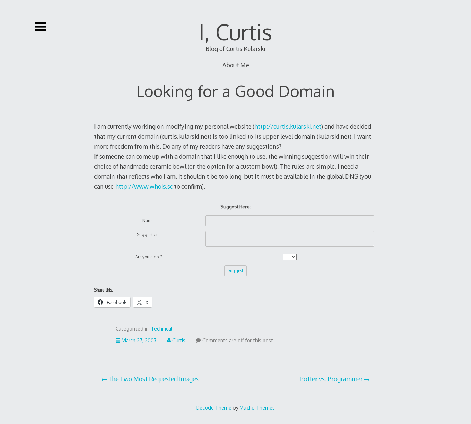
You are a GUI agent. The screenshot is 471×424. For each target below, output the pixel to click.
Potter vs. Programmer (331, 379)
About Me (235, 65)
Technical (161, 329)
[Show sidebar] (40, 26)
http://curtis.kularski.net (287, 126)
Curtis (179, 340)
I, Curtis (235, 32)
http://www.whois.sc (144, 186)
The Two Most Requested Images (153, 379)
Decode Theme (213, 407)
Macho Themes (257, 407)
